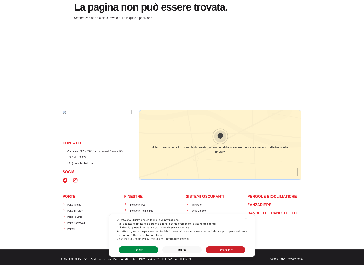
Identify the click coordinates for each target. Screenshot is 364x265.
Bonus (197, 23)
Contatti (214, 23)
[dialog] (182, 235)
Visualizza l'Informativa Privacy (170, 238)
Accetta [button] (138, 249)
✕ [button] (246, 219)
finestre (162, 16)
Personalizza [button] (225, 249)
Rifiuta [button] (182, 249)
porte (145, 16)
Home (113, 16)
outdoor (216, 16)
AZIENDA (129, 16)
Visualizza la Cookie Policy (133, 238)
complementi (240, 16)
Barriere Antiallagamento (277, 16)
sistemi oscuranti (189, 16)
